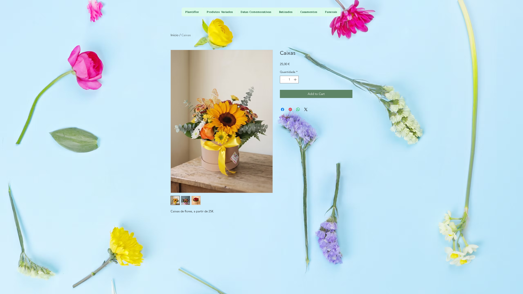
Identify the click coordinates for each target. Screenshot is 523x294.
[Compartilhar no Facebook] (282, 109)
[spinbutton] (289, 79)
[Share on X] (305, 109)
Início (175, 35)
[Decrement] (283, 79)
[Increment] (295, 79)
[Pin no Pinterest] (290, 109)
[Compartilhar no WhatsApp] (298, 109)
